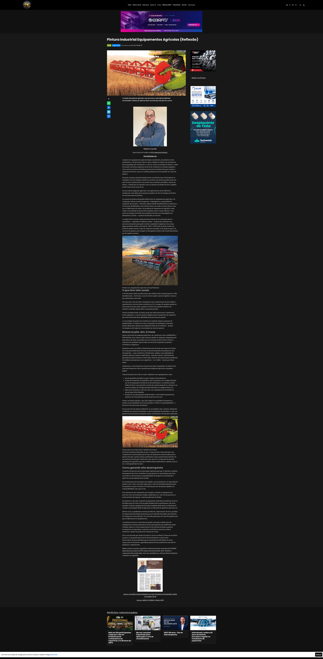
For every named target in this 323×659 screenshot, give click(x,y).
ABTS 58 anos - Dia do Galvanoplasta (173, 633)
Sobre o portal (137, 5)
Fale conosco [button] (191, 5)
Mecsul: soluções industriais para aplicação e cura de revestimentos (144, 635)
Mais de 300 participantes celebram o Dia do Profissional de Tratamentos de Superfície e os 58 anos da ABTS (119, 637)
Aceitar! (318, 654)
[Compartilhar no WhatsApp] (109, 103)
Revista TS (153, 5)
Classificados (177, 5)
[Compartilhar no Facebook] (109, 116)
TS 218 (109, 45)
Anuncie (184, 5)
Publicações (145, 5)
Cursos (159, 5)
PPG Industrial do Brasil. (159, 152)
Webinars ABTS (166, 5)
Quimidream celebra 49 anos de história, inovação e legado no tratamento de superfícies (202, 636)
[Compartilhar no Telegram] (109, 112)
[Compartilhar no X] (109, 99)
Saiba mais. (54, 654)
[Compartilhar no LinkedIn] (109, 107)
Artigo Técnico (116, 45)
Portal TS (139, 45)
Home (129, 5)
